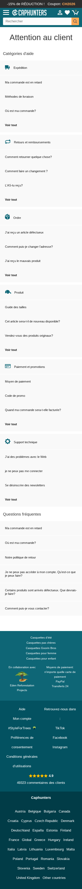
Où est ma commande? (20, 110)
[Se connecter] (60, 12)
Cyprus (26, 821)
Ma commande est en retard (23, 82)
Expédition (20, 67)
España (38, 830)
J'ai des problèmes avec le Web (25, 456)
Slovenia (23, 868)
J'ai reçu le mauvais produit (22, 261)
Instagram (60, 747)
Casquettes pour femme (41, 653)
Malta (70, 849)
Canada (64, 811)
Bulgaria (50, 811)
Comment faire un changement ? (26, 171)
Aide (22, 709)
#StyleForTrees (20, 728)
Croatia (13, 821)
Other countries (54, 878)
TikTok (60, 728)
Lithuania (36, 849)
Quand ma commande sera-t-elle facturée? (33, 410)
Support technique (25, 442)
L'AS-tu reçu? (14, 185)
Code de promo (15, 395)
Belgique (34, 811)
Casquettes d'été (41, 637)
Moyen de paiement (18, 381)
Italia (11, 849)
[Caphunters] (24, 12)
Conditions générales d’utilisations (22, 761)
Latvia (22, 849)
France (14, 840)
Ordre (17, 217)
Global (26, 840)
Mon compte (22, 719)
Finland (65, 830)
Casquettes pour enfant (41, 658)
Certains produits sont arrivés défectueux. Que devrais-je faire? (41, 592)
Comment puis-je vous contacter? (27, 608)
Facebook (60, 738)
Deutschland (20, 830)
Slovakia (63, 859)
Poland (18, 859)
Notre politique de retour (20, 557)
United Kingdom (28, 878)
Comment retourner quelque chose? (28, 157)
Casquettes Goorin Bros (41, 648)
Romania (47, 859)
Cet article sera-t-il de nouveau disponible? (32, 321)
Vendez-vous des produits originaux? (29, 335)
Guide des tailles (15, 307)
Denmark (67, 821)
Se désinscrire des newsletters (25, 485)
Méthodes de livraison (19, 96)
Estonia (52, 830)
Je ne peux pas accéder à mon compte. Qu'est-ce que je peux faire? (40, 573)
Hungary (54, 840)
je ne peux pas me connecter (24, 471)
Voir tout (11, 125)
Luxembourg (54, 849)
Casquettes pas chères (41, 642)
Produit (18, 292)
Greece (39, 840)
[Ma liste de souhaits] (67, 12)
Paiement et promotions (29, 366)
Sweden (39, 868)
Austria (20, 811)
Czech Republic (46, 821)
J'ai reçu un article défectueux (24, 232)
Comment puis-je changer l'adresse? (29, 246)
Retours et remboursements (32, 142)
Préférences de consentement (22, 742)
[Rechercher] (75, 21)
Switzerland (56, 868)
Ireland (68, 840)
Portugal (32, 859)
